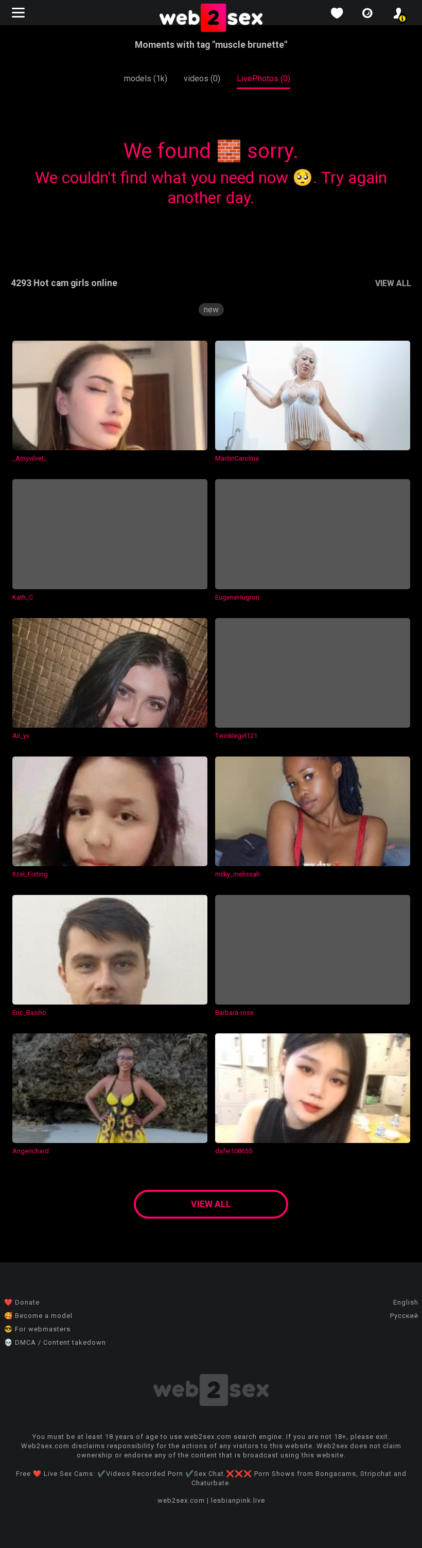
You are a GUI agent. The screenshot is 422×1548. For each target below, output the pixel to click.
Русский (404, 1316)
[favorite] (336, 13)
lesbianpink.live (238, 1500)
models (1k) (145, 78)
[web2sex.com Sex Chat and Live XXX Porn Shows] (211, 18)
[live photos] (367, 13)
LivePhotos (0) (263, 78)
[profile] (398, 13)
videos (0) (202, 78)
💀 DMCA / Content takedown (55, 1342)
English (405, 1302)
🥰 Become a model (38, 1316)
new (211, 309)
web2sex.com (181, 1500)
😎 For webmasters (37, 1329)
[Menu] (19, 13)
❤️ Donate (22, 1302)
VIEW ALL (393, 283)
